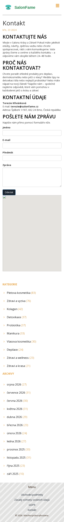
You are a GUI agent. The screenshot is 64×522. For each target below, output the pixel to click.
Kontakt (32, 510)
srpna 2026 (17, 384)
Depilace (15, 349)
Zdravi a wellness (20, 358)
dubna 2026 (17, 417)
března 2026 (17, 425)
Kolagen (15, 309)
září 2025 (15, 474)
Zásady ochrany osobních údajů (32, 499)
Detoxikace (16, 317)
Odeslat (9, 192)
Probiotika (16, 325)
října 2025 (16, 466)
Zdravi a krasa (18, 366)
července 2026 (19, 392)
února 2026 (17, 433)
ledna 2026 (16, 441)
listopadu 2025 (19, 457)
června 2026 (17, 401)
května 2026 (17, 409)
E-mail (6, 140)
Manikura (16, 333)
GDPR (32, 504)
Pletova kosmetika (21, 293)
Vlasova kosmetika (21, 341)
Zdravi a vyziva (19, 301)
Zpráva (7, 165)
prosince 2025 (18, 449)
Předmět (8, 152)
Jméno (6, 127)
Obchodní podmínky (32, 494)
